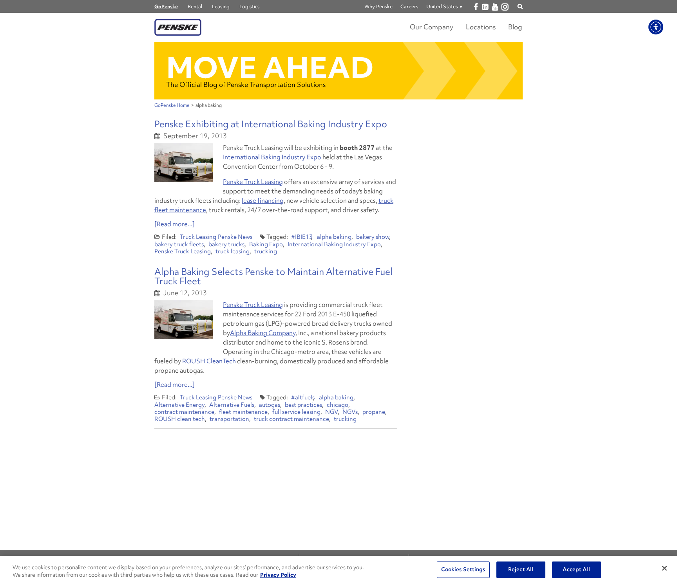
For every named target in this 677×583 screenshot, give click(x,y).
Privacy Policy (278, 574)
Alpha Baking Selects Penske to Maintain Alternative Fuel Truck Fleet (273, 276)
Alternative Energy (179, 404)
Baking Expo (266, 244)
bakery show (372, 236)
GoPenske (166, 6)
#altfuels (303, 397)
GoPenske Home (172, 105)
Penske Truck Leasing (253, 181)
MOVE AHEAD (270, 67)
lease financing (263, 200)
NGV (331, 411)
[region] (338, 569)
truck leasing (232, 251)
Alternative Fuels (231, 404)
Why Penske (378, 6)
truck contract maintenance (291, 418)
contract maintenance (184, 411)
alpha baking (334, 236)
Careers (409, 6)
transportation (229, 418)
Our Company (431, 26)
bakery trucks (226, 244)
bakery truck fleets (179, 244)
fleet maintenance (243, 411)
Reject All (520, 569)
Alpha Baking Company (262, 333)
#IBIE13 (302, 236)
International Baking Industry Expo (272, 157)
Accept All (576, 569)
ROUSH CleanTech (209, 361)
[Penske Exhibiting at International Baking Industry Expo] (183, 162)
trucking (265, 251)
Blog (515, 26)
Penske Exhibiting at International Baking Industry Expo (270, 124)
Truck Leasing (198, 236)
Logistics (249, 6)
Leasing (221, 6)
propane (373, 411)
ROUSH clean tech (179, 418)
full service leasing (296, 411)
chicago (337, 404)
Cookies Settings (463, 569)
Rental (195, 6)
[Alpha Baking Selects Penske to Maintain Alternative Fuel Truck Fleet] (183, 319)
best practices (303, 404)
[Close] (664, 568)
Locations (481, 26)
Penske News (235, 236)
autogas (269, 404)
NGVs (350, 411)
